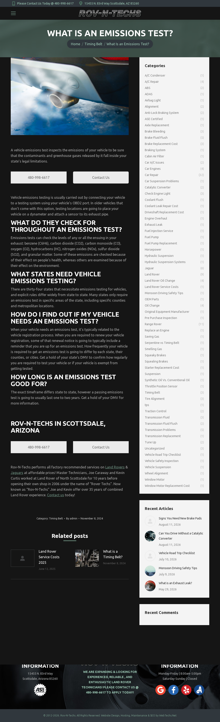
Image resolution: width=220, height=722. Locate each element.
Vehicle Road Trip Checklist (177, 553)
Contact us (55, 495)
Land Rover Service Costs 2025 (49, 556)
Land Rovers (115, 467)
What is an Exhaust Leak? (175, 583)
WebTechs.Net (168, 715)
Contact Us (101, 177)
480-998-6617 (39, 177)
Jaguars (17, 473)
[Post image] (22, 558)
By (71, 518)
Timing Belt (56, 518)
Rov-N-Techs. (68, 715)
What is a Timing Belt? (112, 554)
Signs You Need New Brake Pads (180, 518)
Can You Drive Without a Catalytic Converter (181, 536)
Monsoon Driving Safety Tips (178, 568)
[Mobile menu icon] (13, 13)
